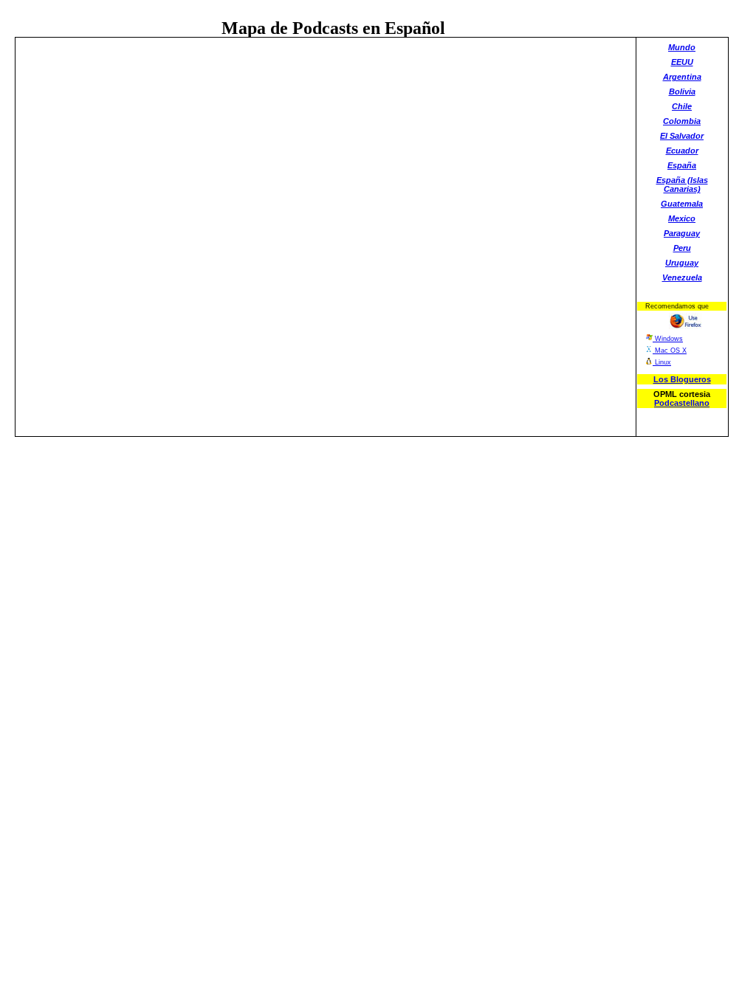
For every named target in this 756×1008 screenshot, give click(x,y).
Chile (682, 106)
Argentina (682, 76)
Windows (668, 338)
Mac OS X (670, 350)
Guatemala (682, 203)
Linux (662, 362)
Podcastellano (681, 402)
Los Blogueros (682, 379)
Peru (682, 248)
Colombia (682, 121)
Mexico (681, 218)
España (681, 165)
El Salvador (682, 135)
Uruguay (681, 262)
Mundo (681, 47)
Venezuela (682, 277)
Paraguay (682, 233)
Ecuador (682, 150)
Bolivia (682, 91)
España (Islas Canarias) (682, 184)
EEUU (682, 62)
